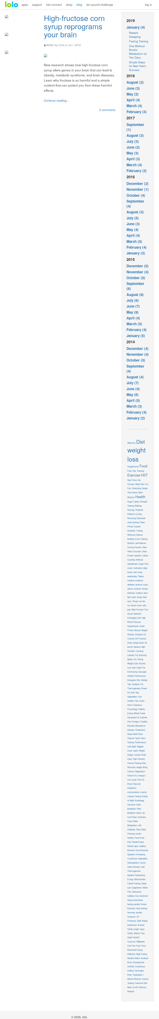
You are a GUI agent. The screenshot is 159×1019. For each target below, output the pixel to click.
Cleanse (130, 738)
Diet (140, 441)
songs (139, 597)
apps (25, 4)
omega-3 (141, 775)
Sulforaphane (133, 862)
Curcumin (131, 941)
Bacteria (131, 725)
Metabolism (132, 825)
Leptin (135, 750)
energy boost (138, 642)
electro (130, 588)
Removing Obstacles (136, 518)
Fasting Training (138, 41)
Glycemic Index (134, 804)
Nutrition (131, 543)
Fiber (139, 808)
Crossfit (137, 526)
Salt (139, 617)
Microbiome (140, 725)
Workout (131, 497)
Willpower (140, 941)
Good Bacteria (141, 850)
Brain (129, 974)
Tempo (135, 601)
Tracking (140, 470)
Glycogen (142, 671)
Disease (130, 729)
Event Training (141, 539)
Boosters (131, 908)
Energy (130, 879)
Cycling (138, 514)
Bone (129, 962)
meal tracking (133, 522)
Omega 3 (136, 721)
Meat (129, 987)
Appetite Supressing (136, 875)
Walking (138, 505)
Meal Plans (138, 734)
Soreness (142, 817)
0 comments (107, 110)
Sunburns (131, 916)
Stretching (136, 488)
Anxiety (141, 925)
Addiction (131, 954)
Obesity (130, 634)
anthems (137, 588)
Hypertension (133, 626)
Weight (144, 630)
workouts (131, 592)
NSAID (136, 937)
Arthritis (130, 966)
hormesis (131, 912)
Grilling (130, 970)
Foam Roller (132, 821)
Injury (142, 929)
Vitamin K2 (132, 775)
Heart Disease (133, 866)
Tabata (141, 576)
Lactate (137, 754)
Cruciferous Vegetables (137, 858)
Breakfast (131, 808)
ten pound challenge (99, 4)
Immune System (134, 547)
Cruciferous (140, 966)
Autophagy (139, 800)
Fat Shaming (140, 655)
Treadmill (139, 509)
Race (138, 829)
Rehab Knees (138, 842)
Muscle (137, 630)
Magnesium (140, 771)
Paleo (142, 522)
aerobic (139, 912)
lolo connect (54, 4)
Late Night (131, 746)
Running (130, 509)
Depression (132, 925)
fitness (145, 588)
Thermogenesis (134, 688)
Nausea (137, 646)
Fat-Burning (132, 671)
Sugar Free (143, 563)
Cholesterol (140, 729)
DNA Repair (142, 920)
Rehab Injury (132, 846)
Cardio (136, 501)
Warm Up (140, 812)
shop (69, 4)
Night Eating (141, 954)
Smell (134, 987)
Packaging (131, 617)
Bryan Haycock (134, 783)
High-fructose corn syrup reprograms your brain (74, 25)
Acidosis (144, 958)
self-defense (140, 543)
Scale (142, 626)
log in (148, 4)
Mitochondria (139, 879)
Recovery (131, 767)
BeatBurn (131, 812)
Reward (130, 991)
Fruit (140, 696)
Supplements (133, 466)
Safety (130, 933)
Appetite (131, 854)
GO (135, 659)
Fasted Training (134, 883)
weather (137, 555)
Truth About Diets (135, 492)
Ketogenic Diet (133, 680)
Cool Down (132, 817)
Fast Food (135, 945)
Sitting (140, 659)
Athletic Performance (136, 675)
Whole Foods (139, 713)
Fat (143, 667)
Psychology (132, 709)
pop (128, 609)
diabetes (131, 584)
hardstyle (137, 613)
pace (134, 597)
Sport (137, 738)
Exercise (133, 475)
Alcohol (142, 663)
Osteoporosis (138, 962)
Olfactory (142, 987)
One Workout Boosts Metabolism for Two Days (138, 52)
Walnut (137, 933)
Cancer (143, 862)
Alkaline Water (133, 958)
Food (143, 465)
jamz (146, 592)
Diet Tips (135, 692)
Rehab (144, 488)
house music (136, 605)
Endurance (137, 705)
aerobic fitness (140, 904)
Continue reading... (56, 100)
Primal (130, 526)
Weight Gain (132, 663)
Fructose (142, 638)
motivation (137, 568)
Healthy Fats (133, 700)
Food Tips (131, 470)
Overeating (140, 854)
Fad (129, 945)
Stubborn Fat (137, 684)
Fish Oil (140, 779)
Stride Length (133, 929)
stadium (139, 592)
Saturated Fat (133, 717)
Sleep (129, 734)
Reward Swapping (135, 35)
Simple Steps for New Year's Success (137, 66)
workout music (141, 584)
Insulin (138, 833)
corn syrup (131, 779)
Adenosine (136, 891)
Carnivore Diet (141, 983)
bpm (129, 597)
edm (144, 605)
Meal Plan (139, 484)
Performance (140, 742)
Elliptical (131, 514)
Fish (129, 721)
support (37, 4)
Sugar (129, 501)
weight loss (136, 454)
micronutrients (133, 792)
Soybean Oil (140, 634)
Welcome (131, 442)
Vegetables (132, 696)
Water (145, 887)
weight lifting (141, 767)
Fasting (138, 796)
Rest (144, 763)
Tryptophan (137, 974)
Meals (129, 659)
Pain (129, 891)
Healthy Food (133, 837)
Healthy (144, 721)
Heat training (141, 908)
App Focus (132, 480)
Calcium (130, 771)
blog (79, 4)
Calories (143, 717)
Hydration (131, 530)
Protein (130, 630)
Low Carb (131, 667)
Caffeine (130, 895)
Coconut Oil (132, 638)
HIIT (144, 475)
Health (140, 496)
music (129, 568)
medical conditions (135, 580)
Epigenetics (137, 887)
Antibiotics (131, 788)
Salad (138, 667)
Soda (129, 642)
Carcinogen (139, 970)
